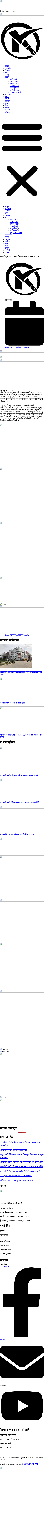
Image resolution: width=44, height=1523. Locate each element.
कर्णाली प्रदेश (14, 90)
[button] (22, 159)
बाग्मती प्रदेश (14, 83)
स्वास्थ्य (7, 99)
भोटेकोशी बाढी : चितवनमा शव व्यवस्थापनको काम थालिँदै (19, 802)
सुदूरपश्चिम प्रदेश (16, 92)
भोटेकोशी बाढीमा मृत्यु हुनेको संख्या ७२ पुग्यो (16, 1180)
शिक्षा (6, 105)
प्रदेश (7, 77)
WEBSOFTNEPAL (30, 1464)
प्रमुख (7, 66)
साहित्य (7, 101)
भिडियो (7, 110)
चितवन (7, 70)
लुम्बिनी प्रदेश (14, 88)
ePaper (7, 112)
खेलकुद (7, 75)
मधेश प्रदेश (14, 81)
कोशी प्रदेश (14, 79)
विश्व (6, 103)
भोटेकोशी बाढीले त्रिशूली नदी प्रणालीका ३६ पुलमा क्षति (19, 775)
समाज (7, 108)
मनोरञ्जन (8, 94)
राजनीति (8, 68)
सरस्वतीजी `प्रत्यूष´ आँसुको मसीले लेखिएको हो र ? (17, 834)
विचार (7, 97)
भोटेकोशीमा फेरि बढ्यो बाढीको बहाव (12, 703)
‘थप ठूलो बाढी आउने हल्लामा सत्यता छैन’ (16, 1175)
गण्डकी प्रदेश (14, 86)
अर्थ (6, 73)
